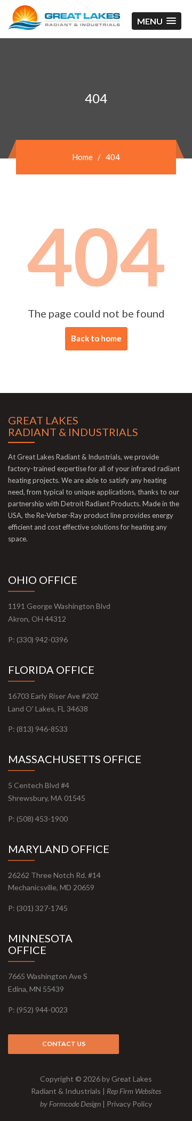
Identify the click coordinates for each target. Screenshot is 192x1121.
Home (82, 157)
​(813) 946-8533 (42, 728)
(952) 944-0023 (42, 1009)
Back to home (96, 338)
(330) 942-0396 (42, 639)
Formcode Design (75, 1103)
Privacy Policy (129, 1103)
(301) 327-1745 (42, 908)
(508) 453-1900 (42, 818)
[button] (156, 21)
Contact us (63, 1044)
